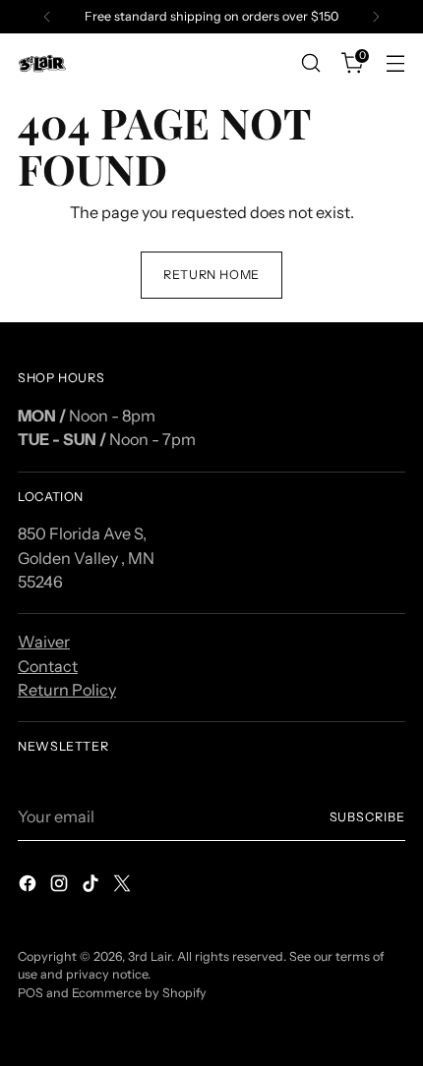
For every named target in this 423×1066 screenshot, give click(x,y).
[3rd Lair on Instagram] (61, 886)
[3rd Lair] (42, 63)
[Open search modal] (310, 63)
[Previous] (47, 16)
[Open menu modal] (395, 63)
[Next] (375, 16)
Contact (48, 666)
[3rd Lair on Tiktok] (92, 886)
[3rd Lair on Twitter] (124, 886)
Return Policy (67, 690)
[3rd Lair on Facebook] (29, 886)
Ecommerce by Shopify (139, 992)
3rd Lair (149, 956)
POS (30, 992)
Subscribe (368, 817)
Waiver (44, 641)
